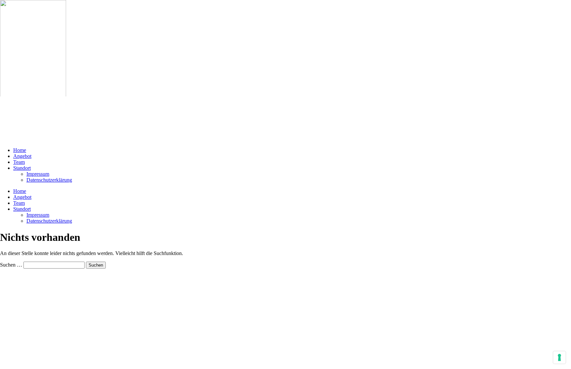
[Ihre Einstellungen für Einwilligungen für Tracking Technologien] (559, 357)
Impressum (37, 174)
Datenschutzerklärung (49, 180)
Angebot (22, 156)
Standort (22, 168)
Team (19, 162)
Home (19, 150)
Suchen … (11, 265)
